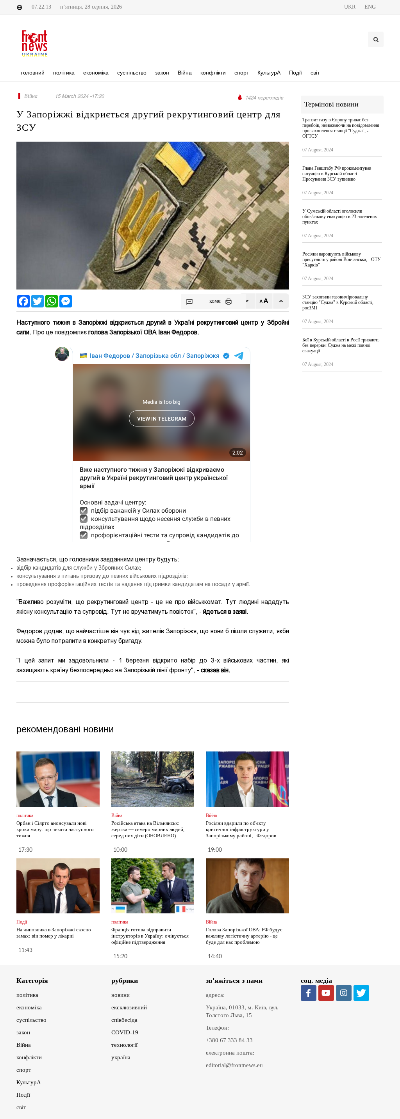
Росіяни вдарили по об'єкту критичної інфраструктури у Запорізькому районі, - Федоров (241, 829)
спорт (23, 1070)
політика (27, 995)
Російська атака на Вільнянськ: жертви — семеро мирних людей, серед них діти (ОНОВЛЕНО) (147, 829)
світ (21, 1107)
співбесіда (124, 1020)
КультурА (28, 1082)
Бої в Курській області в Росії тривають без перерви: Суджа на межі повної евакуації (340, 345)
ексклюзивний (129, 1007)
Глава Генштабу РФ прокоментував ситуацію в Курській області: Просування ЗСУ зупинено (336, 173)
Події (23, 1095)
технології (124, 1045)
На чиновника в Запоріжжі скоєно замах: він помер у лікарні (53, 933)
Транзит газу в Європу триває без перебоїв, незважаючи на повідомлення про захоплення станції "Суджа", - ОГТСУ (340, 128)
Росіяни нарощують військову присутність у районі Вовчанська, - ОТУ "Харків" (341, 259)
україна (120, 1057)
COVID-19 (124, 1032)
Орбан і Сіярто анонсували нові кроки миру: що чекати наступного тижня (55, 829)
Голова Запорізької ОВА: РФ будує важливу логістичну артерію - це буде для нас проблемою (244, 936)
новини (120, 995)
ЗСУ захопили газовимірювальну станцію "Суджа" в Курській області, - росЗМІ (339, 302)
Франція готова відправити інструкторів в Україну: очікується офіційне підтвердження (150, 936)
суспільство (31, 1020)
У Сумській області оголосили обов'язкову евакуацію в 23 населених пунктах (339, 216)
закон (23, 1032)
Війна (23, 1045)
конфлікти (29, 1057)
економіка (29, 1007)
